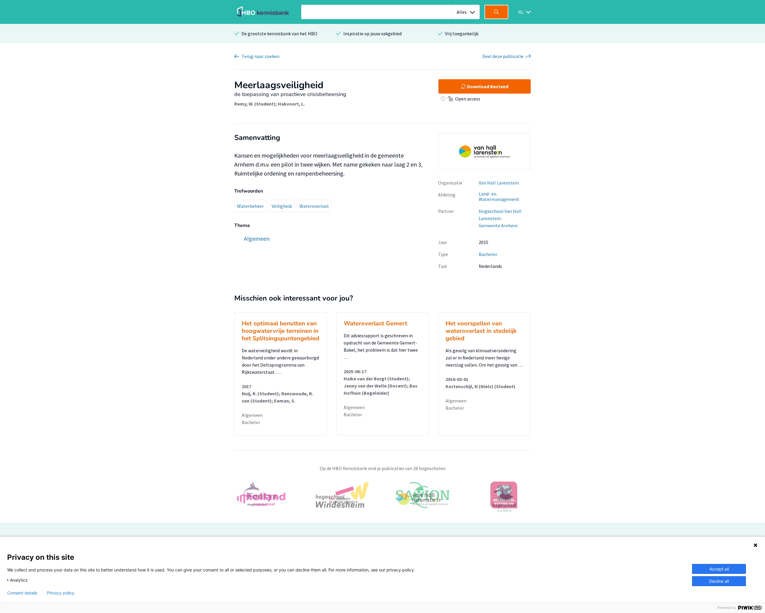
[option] (382, 498)
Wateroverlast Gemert (375, 323)
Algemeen (252, 415)
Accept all (719, 568)
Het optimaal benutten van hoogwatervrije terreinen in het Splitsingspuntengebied (280, 330)
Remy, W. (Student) (255, 104)
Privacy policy (60, 593)
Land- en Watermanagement (499, 196)
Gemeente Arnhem (498, 225)
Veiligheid (282, 206)
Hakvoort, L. (291, 104)
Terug (260, 56)
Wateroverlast (314, 206)
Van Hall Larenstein (499, 182)
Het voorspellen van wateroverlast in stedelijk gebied (481, 330)
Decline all (719, 581)
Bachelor (488, 254)
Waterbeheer (250, 206)
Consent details (22, 593)
